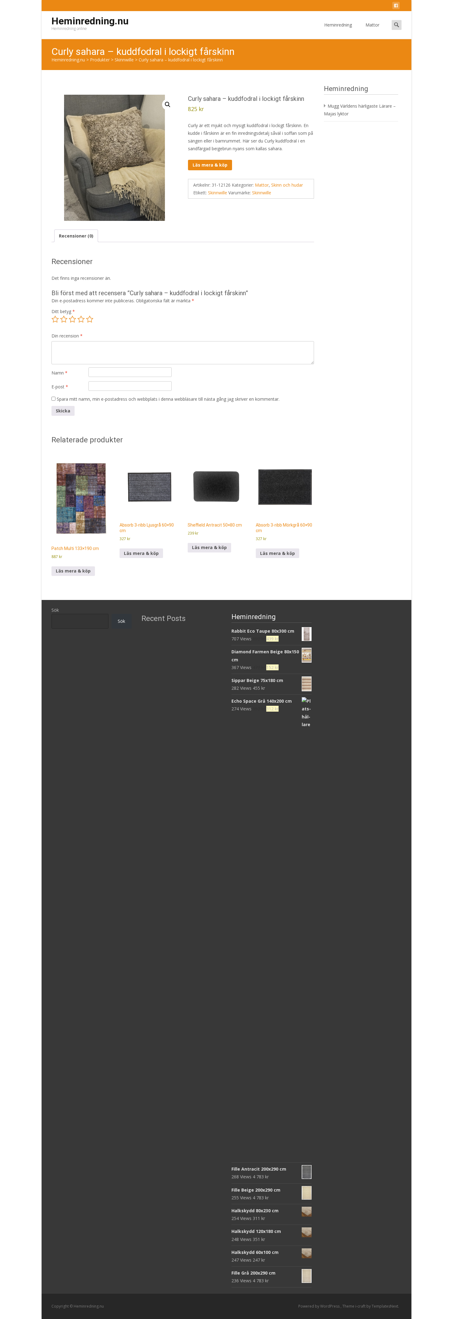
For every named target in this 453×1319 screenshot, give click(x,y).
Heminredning (338, 25)
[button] (167, 104)
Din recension (67, 336)
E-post (59, 387)
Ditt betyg (63, 311)
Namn (59, 373)
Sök (55, 610)
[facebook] (396, 7)
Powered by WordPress (319, 1306)
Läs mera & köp (210, 165)
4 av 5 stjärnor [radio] (81, 319)
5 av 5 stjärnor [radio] (89, 319)
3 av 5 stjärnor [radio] (72, 319)
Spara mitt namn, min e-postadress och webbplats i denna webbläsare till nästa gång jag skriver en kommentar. (168, 399)
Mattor (372, 25)
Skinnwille (217, 193)
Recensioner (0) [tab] (76, 236)
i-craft (360, 1306)
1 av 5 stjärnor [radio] (55, 319)
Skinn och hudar (287, 185)
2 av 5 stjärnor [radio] (63, 319)
